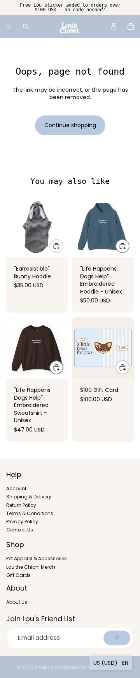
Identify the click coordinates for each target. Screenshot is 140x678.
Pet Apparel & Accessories (36, 558)
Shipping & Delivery (28, 496)
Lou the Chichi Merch (30, 566)
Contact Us (19, 529)
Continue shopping (70, 125)
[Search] (25, 26)
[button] (110, 663)
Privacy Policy (22, 521)
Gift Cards (18, 574)
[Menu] (9, 26)
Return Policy (21, 505)
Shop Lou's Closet (55, 667)
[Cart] (130, 26)
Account (16, 488)
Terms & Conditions (29, 513)
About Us (16, 602)
